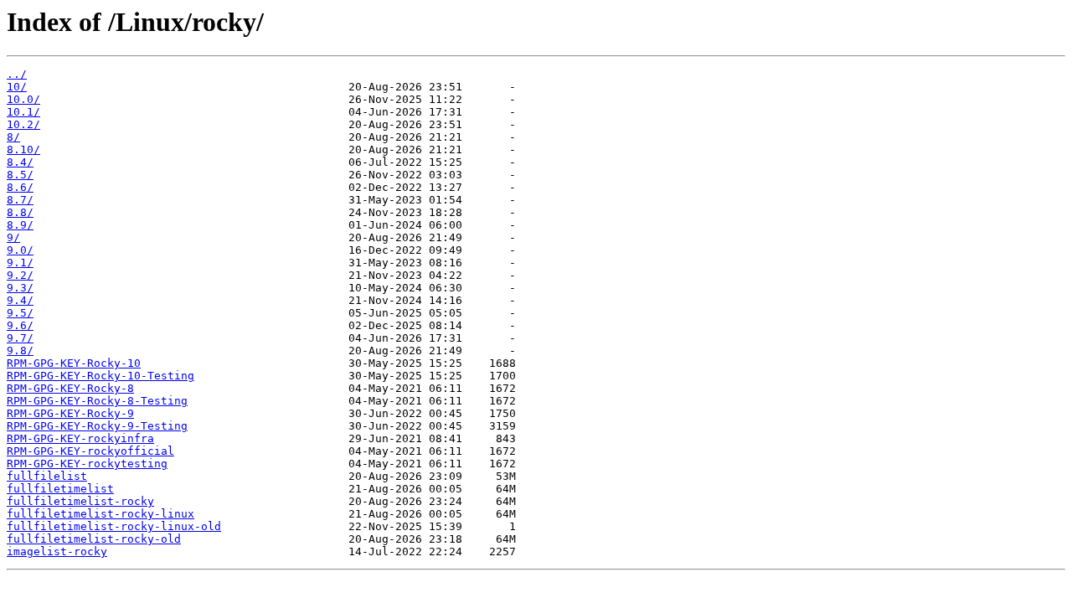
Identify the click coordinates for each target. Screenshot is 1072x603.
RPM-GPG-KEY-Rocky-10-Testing (100, 375)
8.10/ (23, 149)
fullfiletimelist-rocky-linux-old (114, 526)
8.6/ (20, 187)
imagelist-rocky (57, 551)
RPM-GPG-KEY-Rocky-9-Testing (97, 426)
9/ (13, 237)
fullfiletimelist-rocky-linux (100, 514)
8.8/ (20, 212)
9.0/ (20, 250)
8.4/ (20, 162)
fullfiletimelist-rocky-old (94, 539)
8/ (13, 137)
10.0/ (23, 99)
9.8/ (20, 350)
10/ (17, 86)
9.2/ (20, 275)
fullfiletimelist (60, 488)
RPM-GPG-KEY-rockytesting (87, 463)
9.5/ (20, 313)
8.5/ (20, 174)
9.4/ (20, 300)
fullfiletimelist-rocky (80, 501)
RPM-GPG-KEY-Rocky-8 (70, 388)
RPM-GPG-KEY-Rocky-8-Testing (97, 400)
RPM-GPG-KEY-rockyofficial (90, 451)
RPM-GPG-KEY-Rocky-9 (70, 413)
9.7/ (20, 338)
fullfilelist (47, 476)
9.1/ (20, 262)
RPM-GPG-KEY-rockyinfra (80, 438)
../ (17, 74)
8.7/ (20, 199)
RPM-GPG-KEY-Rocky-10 (74, 363)
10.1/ (23, 112)
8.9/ (20, 225)
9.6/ (20, 325)
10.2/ (23, 124)
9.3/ (20, 287)
